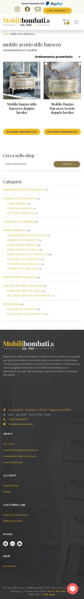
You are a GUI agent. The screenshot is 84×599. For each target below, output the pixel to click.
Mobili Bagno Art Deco (23, 249)
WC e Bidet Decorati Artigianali (29, 295)
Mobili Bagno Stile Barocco (26, 254)
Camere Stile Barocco (19, 198)
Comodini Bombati (19, 208)
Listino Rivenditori (13, 462)
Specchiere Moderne (21, 309)
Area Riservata (11, 485)
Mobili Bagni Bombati (21, 245)
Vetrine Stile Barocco (22, 268)
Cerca (67, 164)
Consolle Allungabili (18, 221)
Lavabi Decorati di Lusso (24, 291)
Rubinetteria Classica (19, 277)
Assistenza (9, 566)
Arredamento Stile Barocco (24, 189)
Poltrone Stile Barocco (24, 259)
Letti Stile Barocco (20, 213)
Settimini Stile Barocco (24, 264)
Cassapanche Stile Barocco (27, 235)
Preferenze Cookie (12, 521)
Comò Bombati (17, 203)
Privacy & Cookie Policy (15, 514)
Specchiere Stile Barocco (25, 314)
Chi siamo (8, 444)
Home (5, 33)
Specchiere (11, 304)
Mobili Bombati (14, 230)
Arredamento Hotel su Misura (19, 456)
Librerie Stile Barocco (23, 240)
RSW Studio (49, 594)
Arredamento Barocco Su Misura (20, 450)
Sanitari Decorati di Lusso (22, 285)
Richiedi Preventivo (22, 131)
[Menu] (76, 22)
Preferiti (7, 491)
